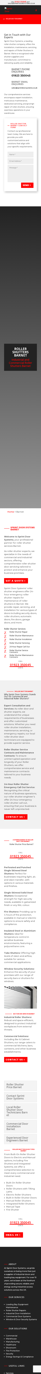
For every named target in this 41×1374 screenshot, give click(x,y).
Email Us (12, 1234)
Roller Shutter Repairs (16, 1310)
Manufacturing (12, 1342)
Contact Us (14, 816)
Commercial (11, 1336)
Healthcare (11, 1345)
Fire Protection (13, 1351)
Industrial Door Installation (18, 1313)
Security (9, 1354)
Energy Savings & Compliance (19, 1357)
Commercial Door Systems (18, 1316)
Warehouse (11, 1339)
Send (26, 185)
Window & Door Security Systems (21, 1319)
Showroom (11, 1348)
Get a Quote (14, 580)
